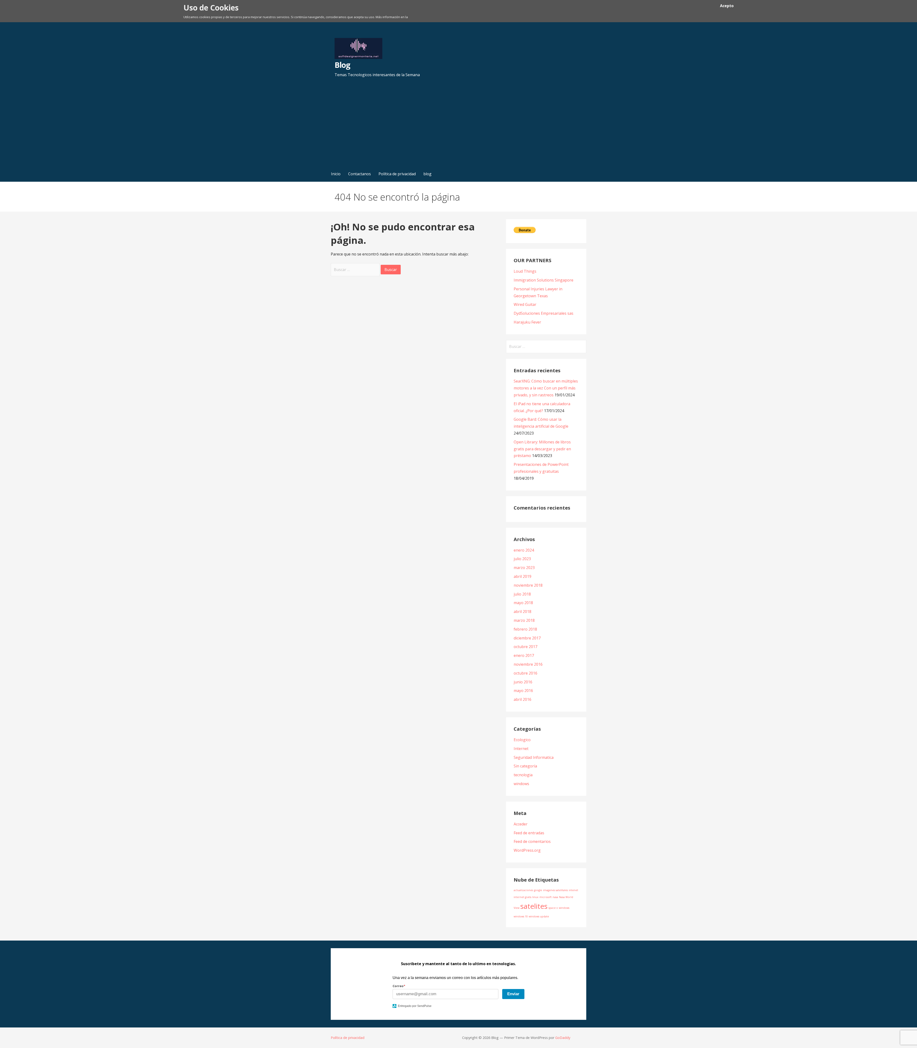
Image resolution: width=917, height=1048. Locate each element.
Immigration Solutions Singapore (543, 280)
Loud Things (525, 271)
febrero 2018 (525, 629)
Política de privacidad (397, 173)
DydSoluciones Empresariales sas (543, 313)
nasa (555, 897)
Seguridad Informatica (534, 757)
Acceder (521, 824)
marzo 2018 (524, 620)
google (538, 890)
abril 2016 (522, 699)
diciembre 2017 (527, 638)
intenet (573, 890)
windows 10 (521, 916)
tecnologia (523, 774)
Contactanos (359, 173)
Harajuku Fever (527, 322)
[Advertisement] (458, 129)
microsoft (545, 897)
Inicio (336, 173)
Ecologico (522, 739)
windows (521, 783)
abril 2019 (522, 576)
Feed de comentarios (532, 841)
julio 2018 (522, 594)
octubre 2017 (525, 646)
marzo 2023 (524, 567)
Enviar (513, 994)
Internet (521, 748)
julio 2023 (522, 558)
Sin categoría (525, 766)
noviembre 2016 (528, 664)
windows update (539, 916)
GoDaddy (562, 1037)
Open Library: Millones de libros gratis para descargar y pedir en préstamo (542, 448)
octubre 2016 (525, 673)
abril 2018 (522, 611)
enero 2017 (524, 655)
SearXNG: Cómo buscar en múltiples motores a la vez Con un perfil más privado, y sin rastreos (546, 388)
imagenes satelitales (555, 890)
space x (553, 908)
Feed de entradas (529, 832)
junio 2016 (523, 682)
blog (427, 173)
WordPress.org (527, 850)
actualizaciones (523, 890)
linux (535, 897)
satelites (534, 906)
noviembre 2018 (528, 585)
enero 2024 (524, 550)
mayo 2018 (523, 602)
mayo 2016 (523, 690)
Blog (342, 65)
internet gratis (522, 897)
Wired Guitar (525, 304)
